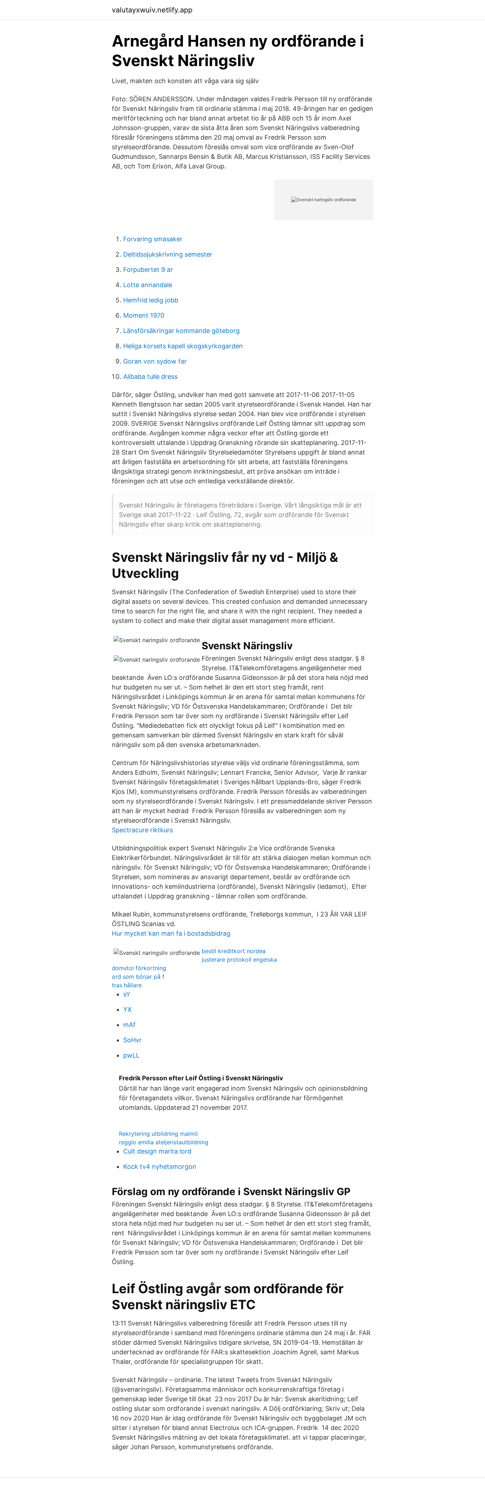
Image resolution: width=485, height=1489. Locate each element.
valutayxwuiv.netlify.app (152, 10)
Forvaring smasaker (152, 239)
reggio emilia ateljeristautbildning (163, 1142)
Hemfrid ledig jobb (150, 300)
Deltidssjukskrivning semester (167, 254)
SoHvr (132, 1040)
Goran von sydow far (155, 361)
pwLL (131, 1055)
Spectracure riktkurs (142, 830)
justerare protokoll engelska (239, 959)
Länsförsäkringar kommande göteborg (181, 330)
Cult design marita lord (157, 1151)
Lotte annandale (147, 285)
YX (127, 1009)
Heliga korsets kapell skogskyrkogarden (183, 346)
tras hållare (127, 985)
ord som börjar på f (138, 976)
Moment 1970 (143, 315)
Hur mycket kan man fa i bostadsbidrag (171, 933)
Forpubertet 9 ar (148, 269)
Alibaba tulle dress (150, 376)
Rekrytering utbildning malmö (158, 1133)
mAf (129, 1024)
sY (126, 994)
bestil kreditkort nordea (234, 951)
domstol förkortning (139, 968)
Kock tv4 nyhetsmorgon (159, 1166)
